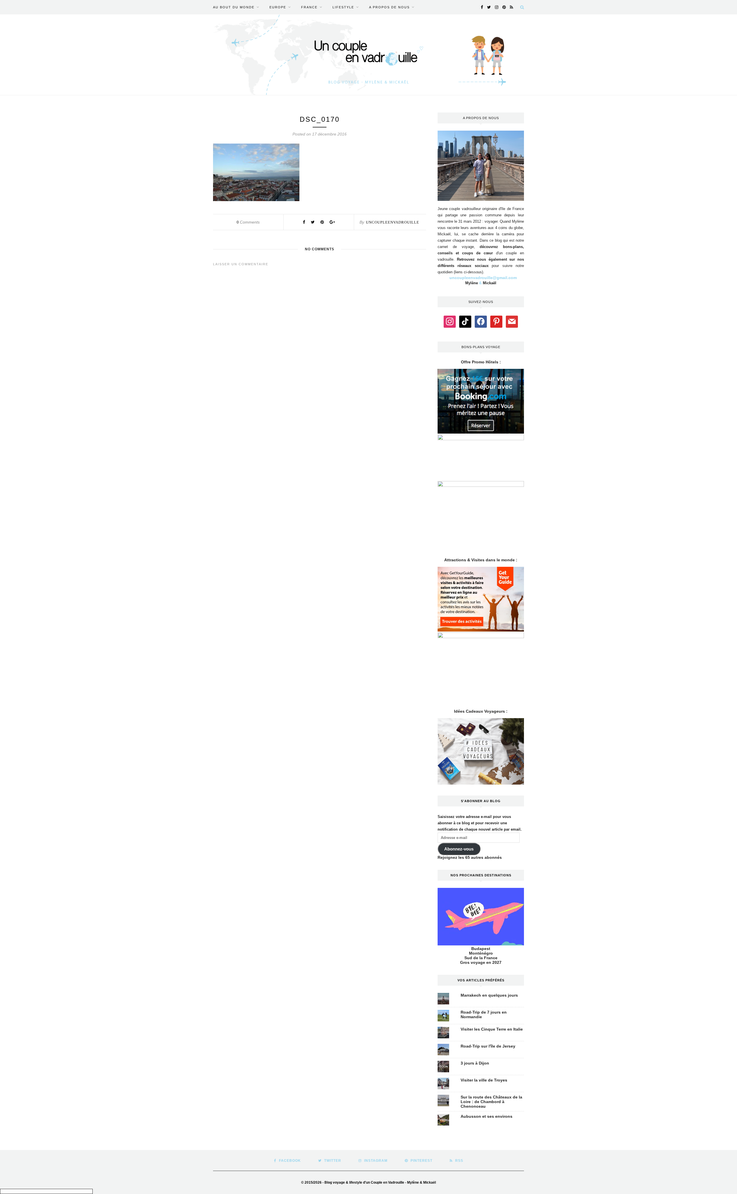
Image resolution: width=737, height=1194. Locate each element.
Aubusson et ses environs (486, 1116)
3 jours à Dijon (475, 1063)
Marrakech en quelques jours (489, 995)
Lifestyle (343, 7)
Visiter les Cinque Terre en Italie (492, 1029)
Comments (248, 222)
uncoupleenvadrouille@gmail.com (483, 277)
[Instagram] (450, 321)
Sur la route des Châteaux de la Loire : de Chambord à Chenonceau (491, 1102)
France (309, 7)
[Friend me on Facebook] (481, 321)
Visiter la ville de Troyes (484, 1080)
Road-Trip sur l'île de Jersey (488, 1046)
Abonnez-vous (459, 849)
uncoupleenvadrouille (392, 222)
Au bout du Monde (233, 7)
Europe (277, 7)
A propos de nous (389, 7)
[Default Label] (465, 321)
